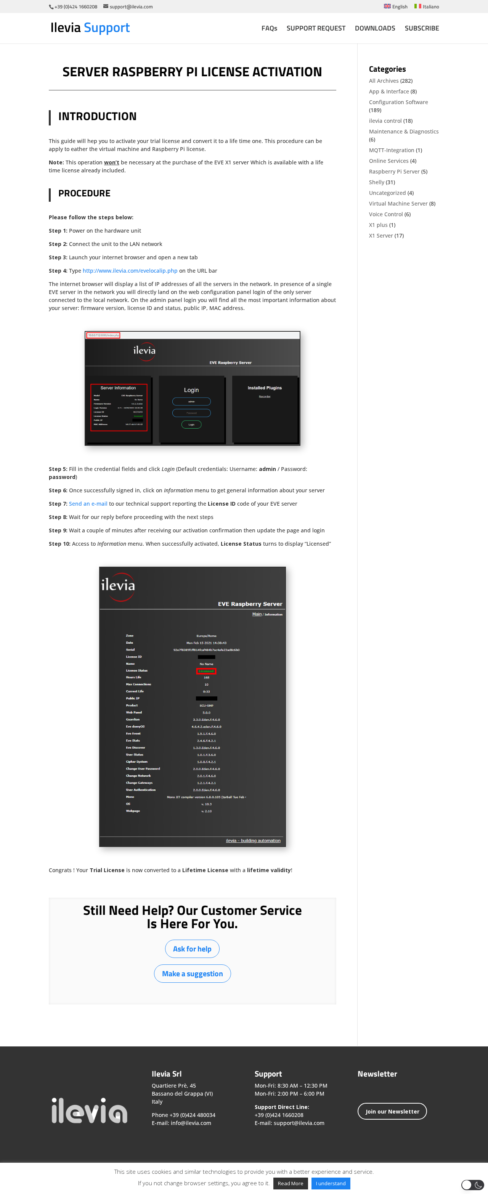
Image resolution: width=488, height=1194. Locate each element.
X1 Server (381, 235)
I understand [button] (331, 1183)
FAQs (269, 29)
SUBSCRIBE (422, 29)
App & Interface (389, 91)
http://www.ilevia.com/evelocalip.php (130, 270)
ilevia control (385, 120)
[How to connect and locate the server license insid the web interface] (192, 444)
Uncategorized (387, 192)
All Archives (384, 80)
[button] (472, 1185)
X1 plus (378, 224)
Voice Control (386, 214)
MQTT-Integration (391, 150)
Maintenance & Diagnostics (404, 131)
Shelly (376, 182)
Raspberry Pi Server (394, 171)
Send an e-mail (88, 503)
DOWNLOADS (375, 29)
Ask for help (192, 949)
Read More (290, 1183)
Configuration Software (398, 102)
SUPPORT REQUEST (316, 29)
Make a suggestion (192, 973)
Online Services (389, 160)
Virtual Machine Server (398, 203)
